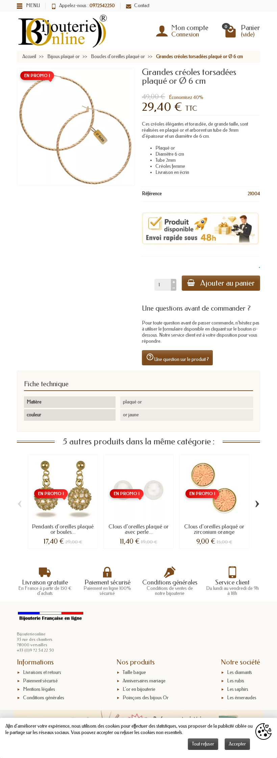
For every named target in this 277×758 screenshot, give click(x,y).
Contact (141, 5)
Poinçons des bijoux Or (146, 698)
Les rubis (235, 681)
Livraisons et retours (42, 672)
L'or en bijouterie (139, 689)
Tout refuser (203, 744)
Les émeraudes (241, 698)
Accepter (237, 744)
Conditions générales (43, 698)
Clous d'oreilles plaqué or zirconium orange (214, 529)
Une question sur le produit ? (177, 357)
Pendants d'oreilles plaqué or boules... (63, 529)
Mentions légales (39, 689)
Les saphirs (237, 689)
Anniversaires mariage (144, 681)
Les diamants (239, 672)
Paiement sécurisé (40, 681)
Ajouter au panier (227, 283)
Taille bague (134, 672)
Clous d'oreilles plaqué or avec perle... (138, 529)
